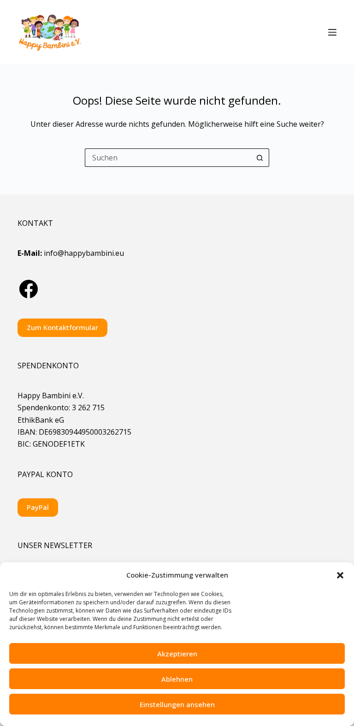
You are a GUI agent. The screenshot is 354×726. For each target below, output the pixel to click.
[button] (340, 575)
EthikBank (35, 420)
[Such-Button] (260, 157)
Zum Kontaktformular (62, 327)
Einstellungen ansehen (177, 704)
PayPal (38, 507)
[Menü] (332, 32)
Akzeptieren (177, 653)
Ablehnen (177, 679)
